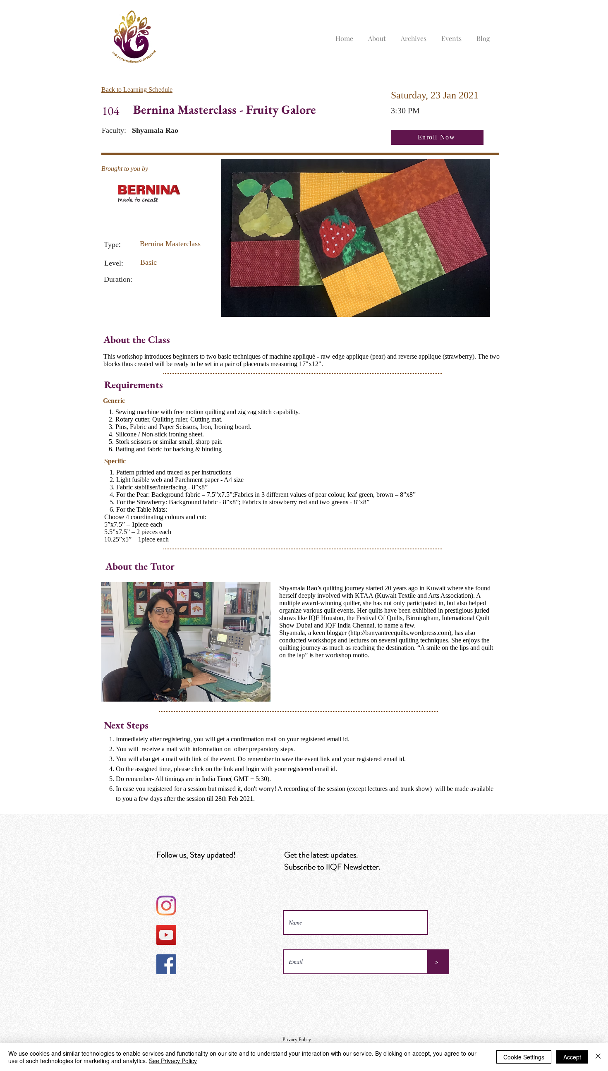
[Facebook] (166, 964)
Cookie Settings (523, 1057)
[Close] (598, 1056)
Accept (572, 1057)
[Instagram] (166, 905)
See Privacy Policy (173, 1061)
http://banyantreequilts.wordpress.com (399, 632)
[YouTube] (166, 935)
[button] (377, 35)
